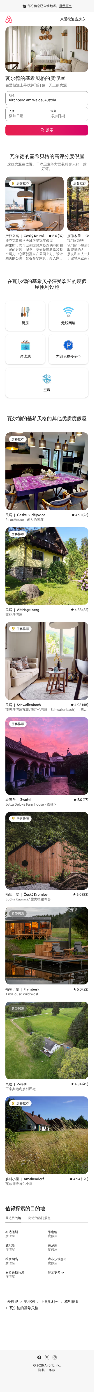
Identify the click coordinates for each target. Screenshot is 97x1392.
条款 (52, 1370)
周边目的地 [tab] (13, 1218)
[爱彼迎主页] (8, 19)
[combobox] (47, 100)
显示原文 (65, 6)
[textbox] (26, 116)
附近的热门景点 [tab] (39, 1218)
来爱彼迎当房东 (72, 19)
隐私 (41, 1370)
